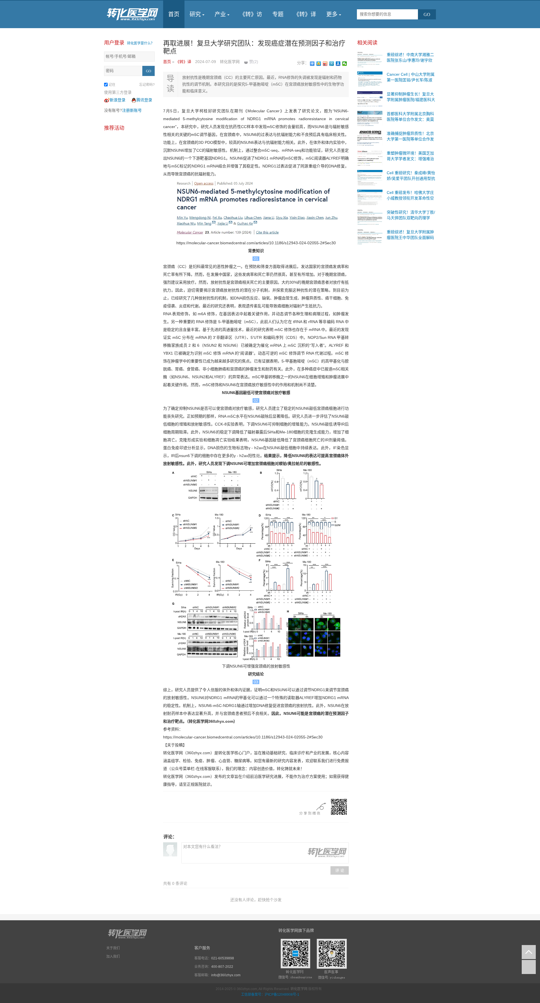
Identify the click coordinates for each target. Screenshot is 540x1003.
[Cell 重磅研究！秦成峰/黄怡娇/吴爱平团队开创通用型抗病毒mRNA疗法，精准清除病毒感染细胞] (369, 177)
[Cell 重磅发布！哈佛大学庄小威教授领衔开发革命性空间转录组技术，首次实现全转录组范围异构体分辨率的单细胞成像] (369, 197)
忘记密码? (147, 85)
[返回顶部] (529, 952)
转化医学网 (299, 989)
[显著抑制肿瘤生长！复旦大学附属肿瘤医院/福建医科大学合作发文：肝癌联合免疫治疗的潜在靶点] (369, 98)
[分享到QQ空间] (318, 63)
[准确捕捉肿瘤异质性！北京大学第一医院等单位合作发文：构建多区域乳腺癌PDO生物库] (369, 138)
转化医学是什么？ (140, 43)
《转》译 (305, 14)
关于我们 (113, 948)
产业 (220, 14)
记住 (112, 85)
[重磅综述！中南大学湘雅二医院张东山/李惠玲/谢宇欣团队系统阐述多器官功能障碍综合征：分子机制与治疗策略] (369, 59)
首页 (173, 14)
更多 (332, 14)
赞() (253, 61)
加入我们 (113, 957)
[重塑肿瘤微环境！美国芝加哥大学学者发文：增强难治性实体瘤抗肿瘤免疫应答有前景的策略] (369, 157)
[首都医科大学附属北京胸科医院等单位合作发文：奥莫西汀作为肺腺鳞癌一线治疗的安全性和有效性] (369, 118)
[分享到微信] (344, 63)
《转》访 (251, 14)
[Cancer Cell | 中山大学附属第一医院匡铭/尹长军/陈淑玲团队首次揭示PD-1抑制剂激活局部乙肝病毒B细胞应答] (369, 79)
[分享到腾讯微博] (331, 63)
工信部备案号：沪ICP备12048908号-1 (270, 995)
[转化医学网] (133, 14)
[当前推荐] (529, 967)
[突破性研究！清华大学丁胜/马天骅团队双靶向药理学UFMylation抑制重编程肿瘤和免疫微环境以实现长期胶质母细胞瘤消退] (369, 216)
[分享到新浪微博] (325, 63)
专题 (278, 14)
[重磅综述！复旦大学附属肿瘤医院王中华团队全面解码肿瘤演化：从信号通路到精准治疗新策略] (369, 236)
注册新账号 (132, 110)
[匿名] (170, 849)
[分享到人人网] (338, 63)
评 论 (339, 870)
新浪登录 (117, 100)
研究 (195, 14)
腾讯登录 (144, 100)
